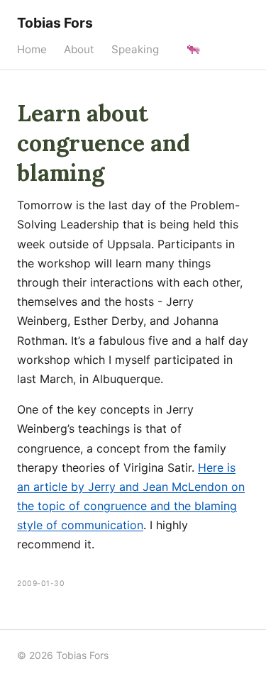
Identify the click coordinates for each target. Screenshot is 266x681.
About (79, 49)
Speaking (135, 49)
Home (32, 49)
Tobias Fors (55, 22)
